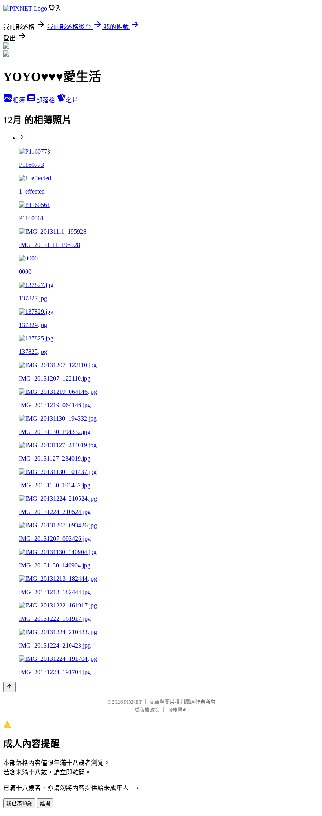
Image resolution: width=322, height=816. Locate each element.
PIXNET (133, 702)
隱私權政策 (147, 710)
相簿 (20, 100)
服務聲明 (177, 710)
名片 (72, 100)
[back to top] (9, 687)
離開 (45, 804)
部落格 (46, 100)
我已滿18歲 (19, 804)
